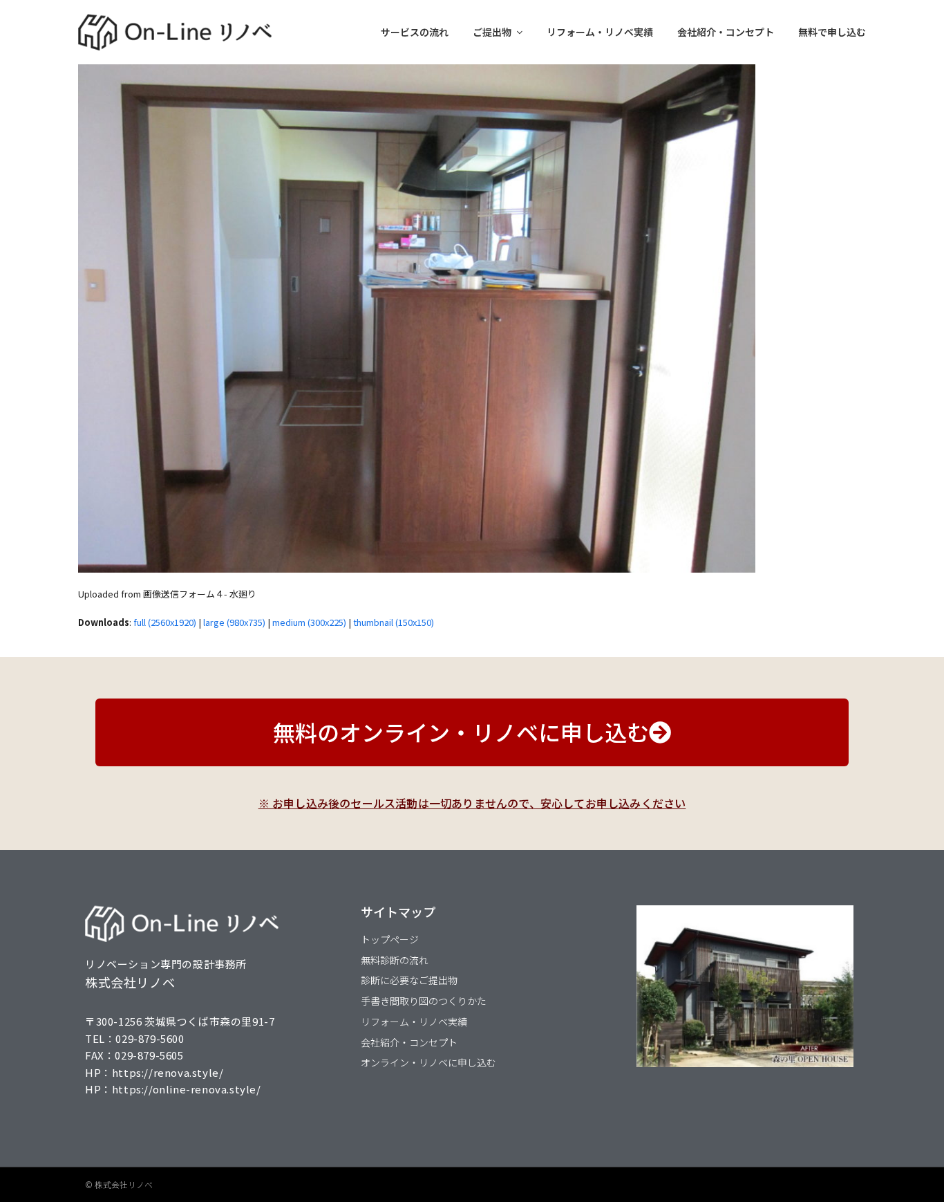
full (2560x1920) (164, 622)
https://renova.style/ (168, 1072)
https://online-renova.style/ (186, 1089)
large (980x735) (234, 622)
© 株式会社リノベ (119, 1184)
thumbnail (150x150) (393, 622)
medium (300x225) (309, 622)
